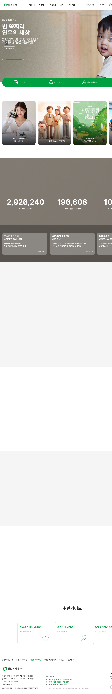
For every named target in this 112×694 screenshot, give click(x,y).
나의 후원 (71, 5)
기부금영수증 (90, 5)
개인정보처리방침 (35, 660)
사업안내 (42, 5)
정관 (17, 660)
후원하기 (31, 5)
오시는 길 (62, 660)
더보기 (72, 590)
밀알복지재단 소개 (7, 660)
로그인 (102, 5)
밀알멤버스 (71, 660)
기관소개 (53, 5)
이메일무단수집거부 (50, 660)
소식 (62, 5)
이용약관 (24, 660)
